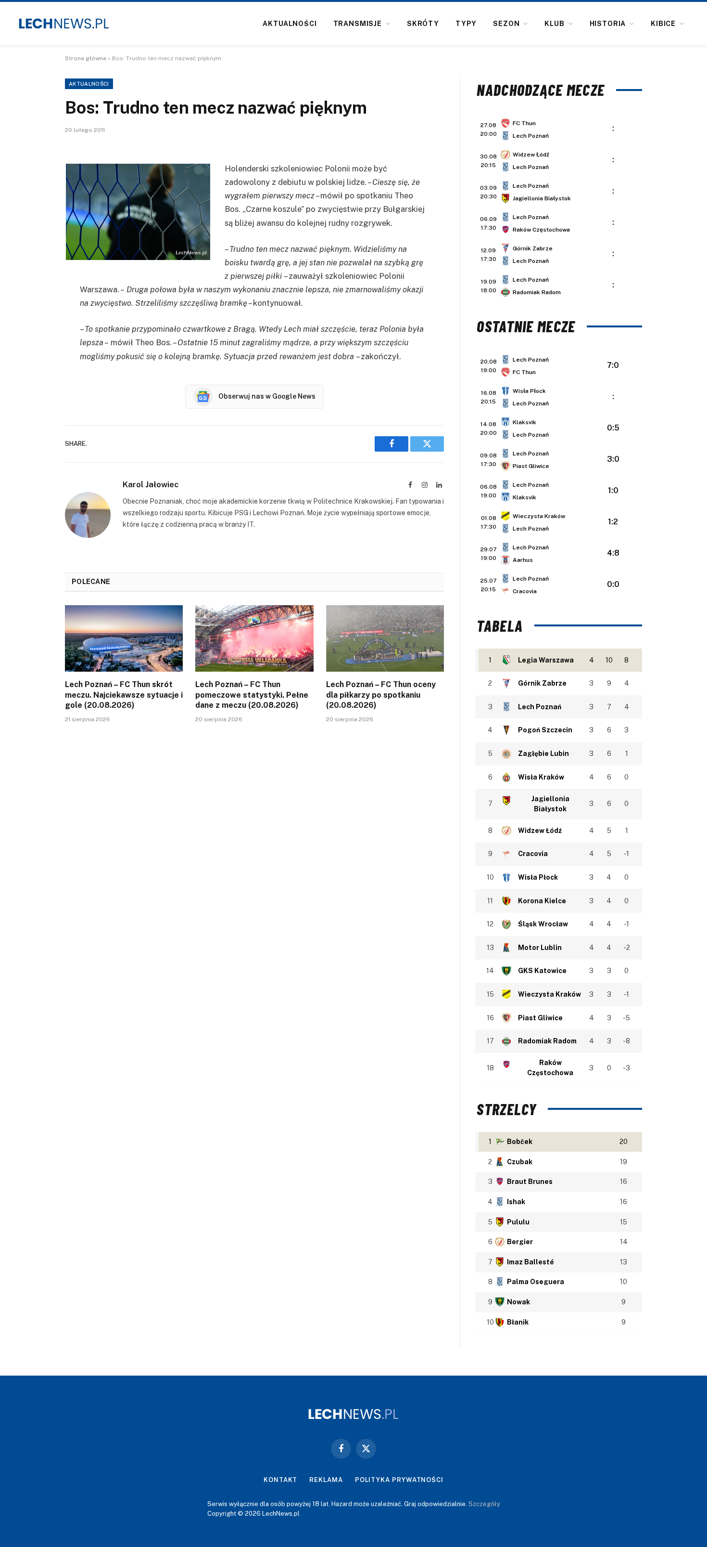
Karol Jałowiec (151, 484)
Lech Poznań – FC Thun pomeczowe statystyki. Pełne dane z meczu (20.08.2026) (251, 695)
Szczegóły (484, 1504)
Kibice (663, 23)
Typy (466, 23)
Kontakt (280, 1479)
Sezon (506, 23)
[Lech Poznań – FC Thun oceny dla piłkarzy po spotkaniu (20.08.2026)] (385, 638)
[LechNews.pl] (64, 23)
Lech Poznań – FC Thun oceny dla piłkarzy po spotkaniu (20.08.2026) (381, 695)
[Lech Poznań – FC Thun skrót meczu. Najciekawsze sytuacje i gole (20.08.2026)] (124, 638)
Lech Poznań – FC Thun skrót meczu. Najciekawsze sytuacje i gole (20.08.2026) (124, 695)
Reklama (325, 1479)
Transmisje (357, 23)
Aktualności (289, 23)
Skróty (423, 23)
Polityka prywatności (399, 1479)
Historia (608, 23)
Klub (554, 23)
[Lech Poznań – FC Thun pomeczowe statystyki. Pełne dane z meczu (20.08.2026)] (254, 638)
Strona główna (85, 58)
